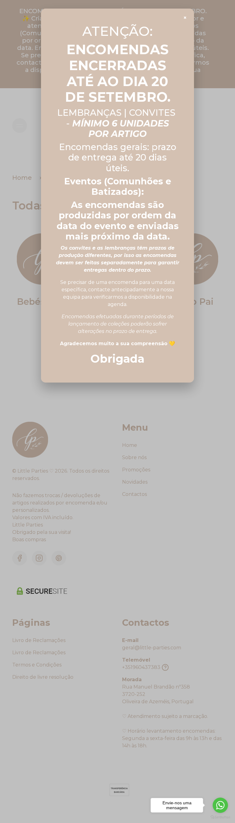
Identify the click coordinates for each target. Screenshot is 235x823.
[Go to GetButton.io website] (220, 817)
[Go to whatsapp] (220, 805)
